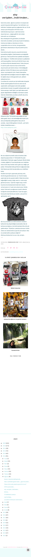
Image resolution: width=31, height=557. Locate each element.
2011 (4, 448)
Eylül (5, 502)
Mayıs (6, 469)
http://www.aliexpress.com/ (9, 127)
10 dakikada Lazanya (10, 494)
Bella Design (25, 547)
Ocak (5, 458)
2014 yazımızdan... (9, 487)
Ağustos (6, 476)
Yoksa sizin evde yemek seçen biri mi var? (15, 484)
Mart (5, 463)
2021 (4, 528)
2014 (4, 456)
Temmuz (6, 474)
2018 (4, 520)
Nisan (5, 466)
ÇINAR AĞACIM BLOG (12, 547)
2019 (4, 522)
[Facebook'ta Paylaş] (7, 248)
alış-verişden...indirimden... (11, 489)
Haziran (6, 471)
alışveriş (12, 252)
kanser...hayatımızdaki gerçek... (12, 479)
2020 (4, 525)
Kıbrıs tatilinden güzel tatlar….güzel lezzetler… (17, 481)
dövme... (6, 492)
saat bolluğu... (8, 497)
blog (16, 252)
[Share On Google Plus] (17, 248)
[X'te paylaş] (11, 248)
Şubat (6, 461)
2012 (4, 451)
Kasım (6, 507)
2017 (4, 517)
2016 (4, 515)
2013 (4, 453)
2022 (4, 530)
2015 (4, 512)
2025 (4, 535)
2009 (4, 443)
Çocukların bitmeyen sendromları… (13, 499)
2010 (4, 446)
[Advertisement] (15, 415)
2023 (4, 533)
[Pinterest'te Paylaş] (14, 248)
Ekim (5, 504)
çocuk (21, 252)
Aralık (5, 510)
